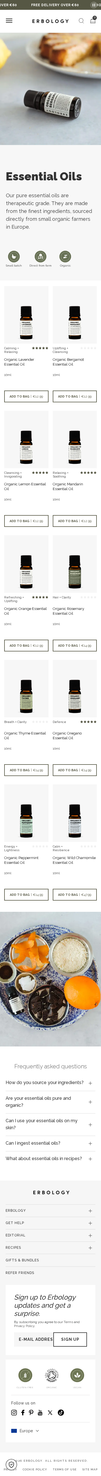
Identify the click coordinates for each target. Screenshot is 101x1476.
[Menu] (9, 21)
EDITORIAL (16, 1235)
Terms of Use (65, 1469)
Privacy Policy (24, 1326)
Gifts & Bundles (22, 1260)
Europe (26, 1431)
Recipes (13, 1248)
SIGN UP (70, 1339)
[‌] (26, 315)
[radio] (33, 348)
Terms (68, 1322)
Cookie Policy (35, 1469)
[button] (11, 1464)
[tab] (50, 1083)
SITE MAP (90, 1469)
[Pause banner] (94, 5)
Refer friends (20, 1273)
